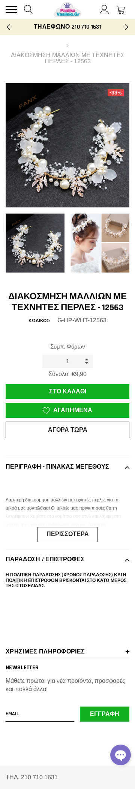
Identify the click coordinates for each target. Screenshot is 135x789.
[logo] (67, 9)
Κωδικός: (39, 321)
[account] (104, 9)
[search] (28, 9)
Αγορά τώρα (67, 430)
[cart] (121, 9)
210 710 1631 (86, 27)
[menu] (11, 9)
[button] (120, 755)
